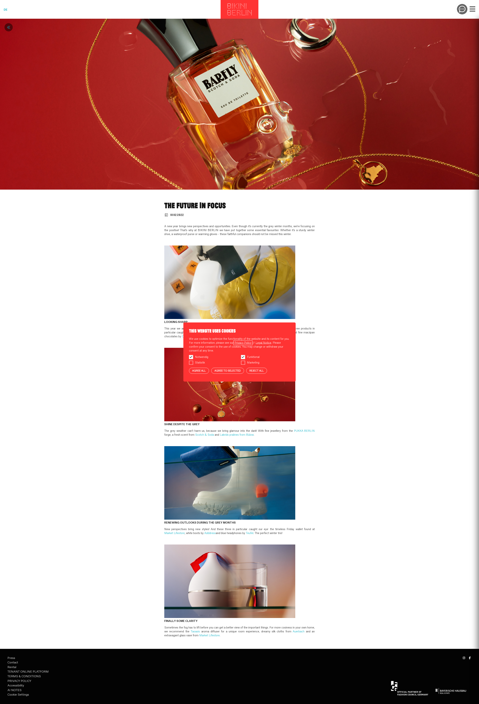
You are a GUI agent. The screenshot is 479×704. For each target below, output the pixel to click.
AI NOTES (14, 690)
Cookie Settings (18, 694)
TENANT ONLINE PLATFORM (28, 671)
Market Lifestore (174, 533)
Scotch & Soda (204, 435)
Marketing (253, 362)
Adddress (210, 533)
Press (11, 658)
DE (5, 10)
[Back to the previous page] (8, 27)
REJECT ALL (256, 370)
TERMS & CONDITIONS (24, 676)
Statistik (200, 362)
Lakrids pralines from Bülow (237, 435)
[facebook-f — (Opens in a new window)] (470, 658)
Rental (11, 667)
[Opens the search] (462, 9)
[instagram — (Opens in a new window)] (464, 658)
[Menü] (472, 10)
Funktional (253, 357)
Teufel (249, 533)
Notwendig (201, 357)
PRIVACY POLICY (19, 681)
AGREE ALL (199, 370)
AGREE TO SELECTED (227, 370)
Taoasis (195, 631)
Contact (12, 662)
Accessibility (15, 685)
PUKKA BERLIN (304, 431)
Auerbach (298, 631)
